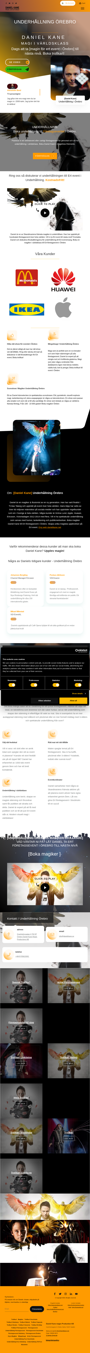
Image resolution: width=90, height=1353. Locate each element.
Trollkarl (68, 1132)
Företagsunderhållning (21, 1022)
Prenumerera (37, 1309)
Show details (77, 693)
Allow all (73, 701)
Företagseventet (54, 131)
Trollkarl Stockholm (21, 1132)
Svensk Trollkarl (21, 982)
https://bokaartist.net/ (77, 1307)
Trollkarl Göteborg (21, 1172)
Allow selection (44, 701)
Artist (69, 1307)
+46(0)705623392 (22, 956)
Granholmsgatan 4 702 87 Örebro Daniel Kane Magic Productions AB (27, 936)
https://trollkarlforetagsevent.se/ (55, 1309)
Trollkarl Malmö (68, 1057)
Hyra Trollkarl (21, 1097)
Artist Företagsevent (68, 982)
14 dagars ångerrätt (51, 1335)
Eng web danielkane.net (50, 527)
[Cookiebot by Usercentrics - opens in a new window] (77, 651)
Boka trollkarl (53, 53)
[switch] (34, 685)
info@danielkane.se (66, 936)
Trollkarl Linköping (21, 1057)
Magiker (55, 1311)
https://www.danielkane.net (55, 1305)
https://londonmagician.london (76, 1305)
